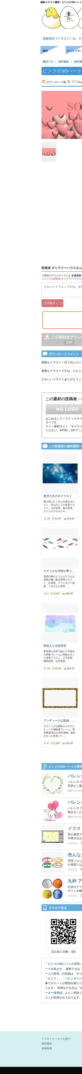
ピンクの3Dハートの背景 (64, 963)
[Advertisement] (19, 59)
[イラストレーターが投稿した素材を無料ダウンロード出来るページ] (53, 53)
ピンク (52, 978)
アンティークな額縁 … (59, 720)
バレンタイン (73, 978)
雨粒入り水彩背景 (55, 645)
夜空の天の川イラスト (58, 496)
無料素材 (63, 61)
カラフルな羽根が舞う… (59, 570)
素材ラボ (48, 61)
